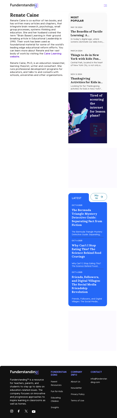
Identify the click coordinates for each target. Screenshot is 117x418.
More (96, 197)
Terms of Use (77, 400)
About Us (75, 381)
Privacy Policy (77, 394)
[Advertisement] (92, 168)
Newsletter (76, 388)
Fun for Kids (57, 391)
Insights (55, 407)
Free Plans (95, 129)
